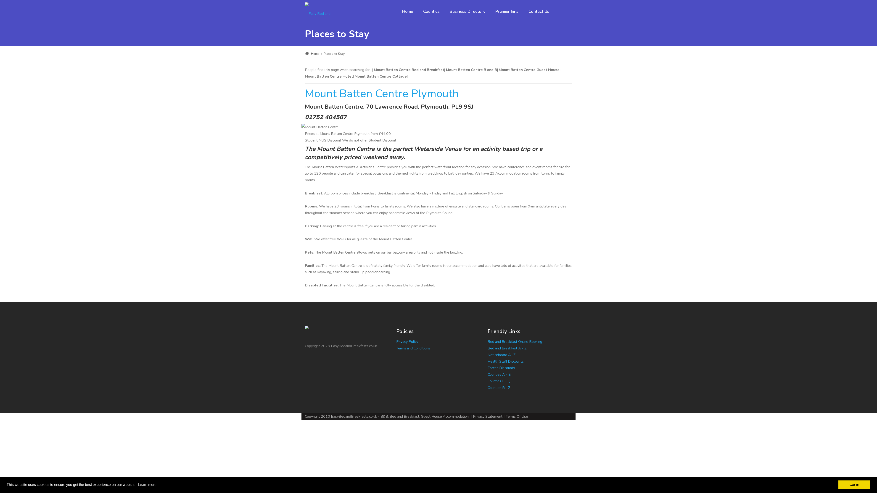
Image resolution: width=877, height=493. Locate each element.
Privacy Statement (487, 416)
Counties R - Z (499, 387)
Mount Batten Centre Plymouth (382, 93)
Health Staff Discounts (506, 361)
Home (315, 54)
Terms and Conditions (413, 348)
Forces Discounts (501, 367)
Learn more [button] (147, 485)
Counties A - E (499, 374)
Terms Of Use (517, 416)
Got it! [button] (854, 485)
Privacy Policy (407, 341)
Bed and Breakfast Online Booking (515, 341)
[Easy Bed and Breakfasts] (321, 11)
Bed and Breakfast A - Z (507, 348)
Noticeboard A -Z (501, 354)
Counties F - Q (499, 381)
